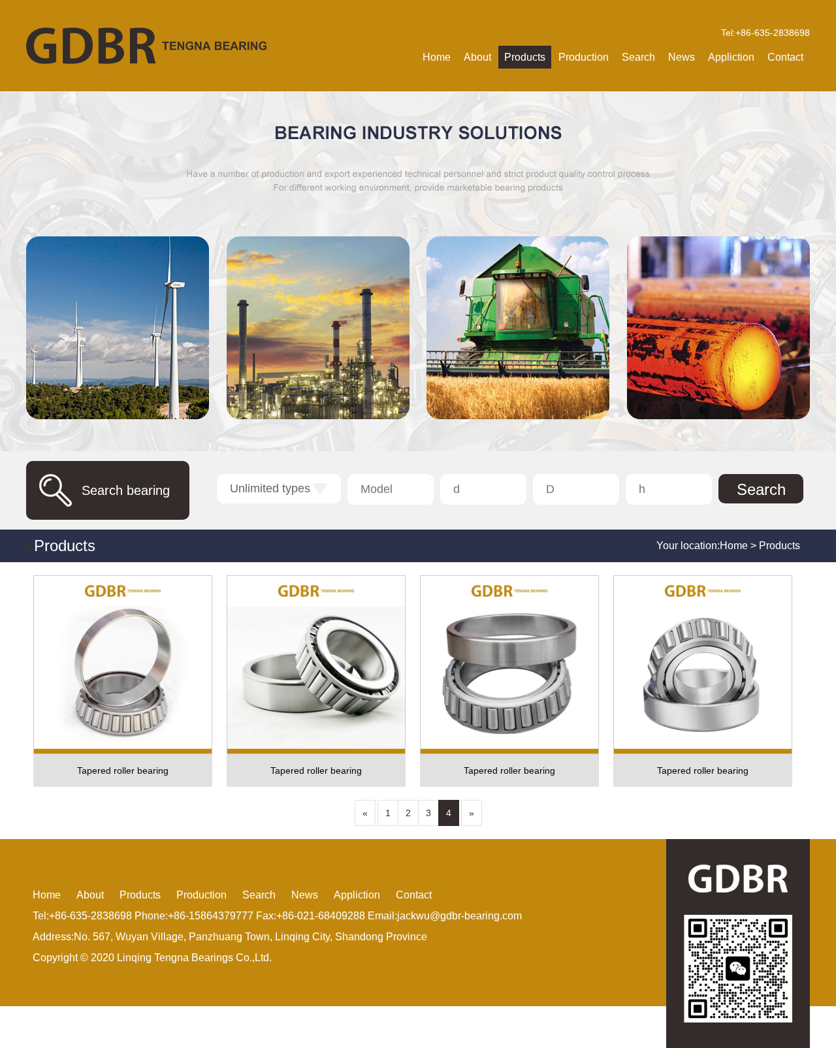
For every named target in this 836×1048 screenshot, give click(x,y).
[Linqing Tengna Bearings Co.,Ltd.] (146, 46)
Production (583, 57)
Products (524, 57)
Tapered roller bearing (123, 770)
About (477, 57)
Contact (785, 57)
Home (437, 57)
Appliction (731, 57)
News (681, 57)
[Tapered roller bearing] (122, 664)
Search (638, 57)
